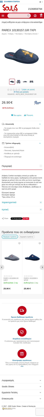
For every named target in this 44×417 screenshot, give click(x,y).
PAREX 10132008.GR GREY (11, 279)
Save (26, 218)
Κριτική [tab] (5, 209)
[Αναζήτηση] (28, 15)
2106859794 (35, 9)
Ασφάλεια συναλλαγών (22, 339)
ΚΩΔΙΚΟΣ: (11, 94)
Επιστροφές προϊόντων (22, 360)
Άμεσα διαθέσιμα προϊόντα (22, 317)
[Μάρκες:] (37, 102)
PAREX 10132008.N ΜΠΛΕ (31, 279)
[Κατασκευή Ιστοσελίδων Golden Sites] (9, 408)
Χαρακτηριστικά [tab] (9, 202)
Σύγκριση (30, 115)
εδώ (22, 366)
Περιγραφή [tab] (7, 166)
